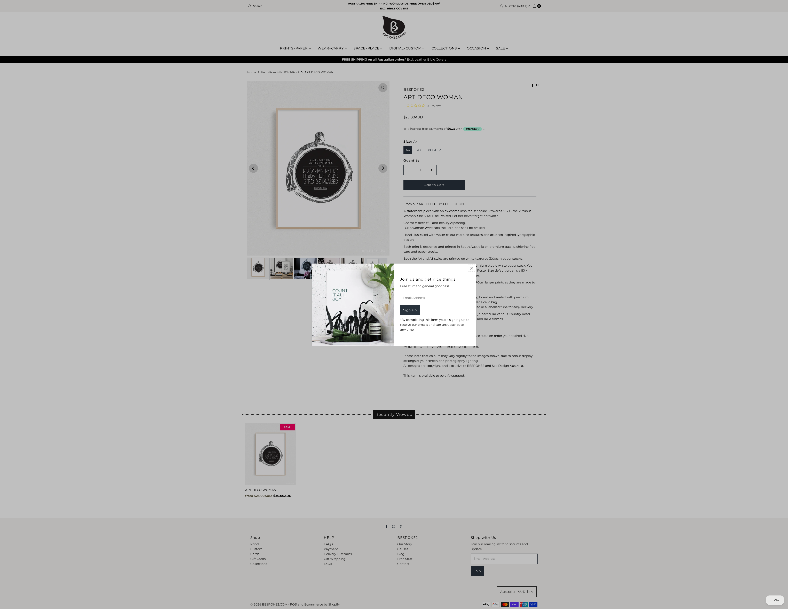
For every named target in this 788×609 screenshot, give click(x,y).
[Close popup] (471, 268)
